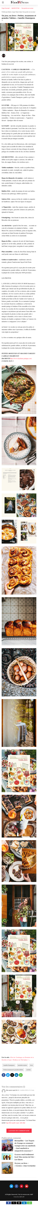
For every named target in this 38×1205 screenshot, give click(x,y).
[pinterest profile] (21, 1186)
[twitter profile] (11, 1186)
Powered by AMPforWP (19, 1197)
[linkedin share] (16, 1075)
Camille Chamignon (9, 1065)
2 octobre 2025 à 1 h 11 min (27, 1090)
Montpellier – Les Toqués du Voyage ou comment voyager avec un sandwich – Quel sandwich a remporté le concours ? (25, 1145)
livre (31, 1065)
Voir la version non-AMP (25, 1194)
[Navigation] (2, 2)
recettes (28, 1069)
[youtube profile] (26, 1186)
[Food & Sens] (19, 2)
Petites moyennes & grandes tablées (13, 1069)
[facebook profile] (16, 1186)
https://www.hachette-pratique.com (21, 358)
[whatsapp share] (21, 1075)
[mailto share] (12, 1075)
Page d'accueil (6, 8)
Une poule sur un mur (27, 8)
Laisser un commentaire (19, 1131)
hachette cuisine (22, 1065)
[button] (8, 1202)
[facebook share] (4, 1075)
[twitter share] (8, 1075)
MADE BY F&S (15, 8)
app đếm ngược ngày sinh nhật (15, 1123)
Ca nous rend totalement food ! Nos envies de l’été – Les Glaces (25, 1157)
